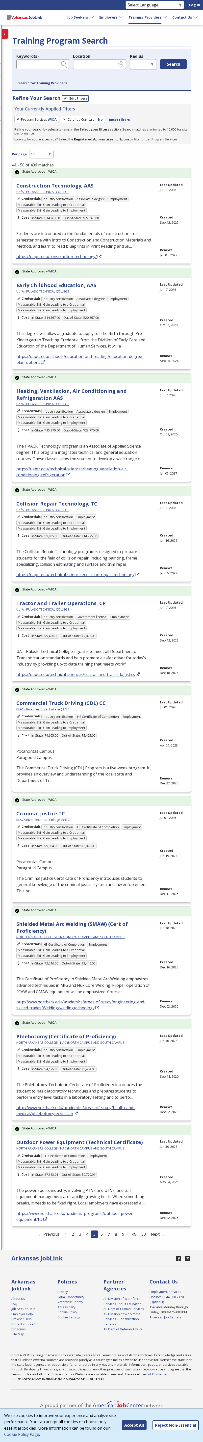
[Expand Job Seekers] (92, 17)
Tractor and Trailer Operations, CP (61, 603)
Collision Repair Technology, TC (56, 503)
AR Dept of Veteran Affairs (122, 1329)
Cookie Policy (67, 1312)
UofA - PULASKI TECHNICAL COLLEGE (42, 191)
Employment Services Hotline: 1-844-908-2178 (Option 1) (167, 1296)
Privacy (62, 1291)
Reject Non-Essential (175, 1425)
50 (143, 1234)
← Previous (49, 1234)
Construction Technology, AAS (55, 185)
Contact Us (182, 17)
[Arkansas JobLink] (24, 17)
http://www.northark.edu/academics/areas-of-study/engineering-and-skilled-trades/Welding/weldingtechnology (81, 1005)
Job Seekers (77, 17)
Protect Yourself (23, 1324)
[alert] (101, 173)
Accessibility (66, 1307)
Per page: (20, 154)
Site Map (17, 1334)
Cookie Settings (69, 1317)
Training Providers (144, 17)
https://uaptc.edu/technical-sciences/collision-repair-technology (75, 574)
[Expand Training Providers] (165, 17)
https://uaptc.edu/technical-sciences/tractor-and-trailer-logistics (75, 674)
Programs (18, 1329)
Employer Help (22, 1314)
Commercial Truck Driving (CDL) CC (61, 703)
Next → (158, 1234)
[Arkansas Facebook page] (178, 1258)
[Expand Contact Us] (196, 17)
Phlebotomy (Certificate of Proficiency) (66, 1036)
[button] (42, 83)
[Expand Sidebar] (5, 34)
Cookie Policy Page (21, 1434)
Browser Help (21, 1319)
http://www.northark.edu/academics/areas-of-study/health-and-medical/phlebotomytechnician (75, 1110)
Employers (108, 17)
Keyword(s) (27, 56)
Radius (136, 56)
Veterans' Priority (70, 1302)
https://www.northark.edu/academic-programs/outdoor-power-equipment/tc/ (75, 1216)
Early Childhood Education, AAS (56, 285)
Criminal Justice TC (40, 813)
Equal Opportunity (70, 1297)
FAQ (14, 1304)
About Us (18, 1298)
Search (173, 64)
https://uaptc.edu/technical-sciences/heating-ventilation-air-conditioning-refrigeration (72, 472)
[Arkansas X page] (188, 1258)
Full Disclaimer (157, 1374)
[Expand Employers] (121, 17)
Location (81, 56)
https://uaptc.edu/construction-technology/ (56, 256)
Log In (194, 4)
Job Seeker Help (23, 1309)
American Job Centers (165, 1317)
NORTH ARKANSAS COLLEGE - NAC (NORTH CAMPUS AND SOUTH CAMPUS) (70, 937)
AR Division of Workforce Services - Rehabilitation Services (121, 1319)
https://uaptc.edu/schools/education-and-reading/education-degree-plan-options (80, 359)
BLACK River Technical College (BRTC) (43, 709)
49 (134, 1234)
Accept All (134, 1425)
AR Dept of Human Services (123, 1309)
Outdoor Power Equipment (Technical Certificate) (79, 1142)
